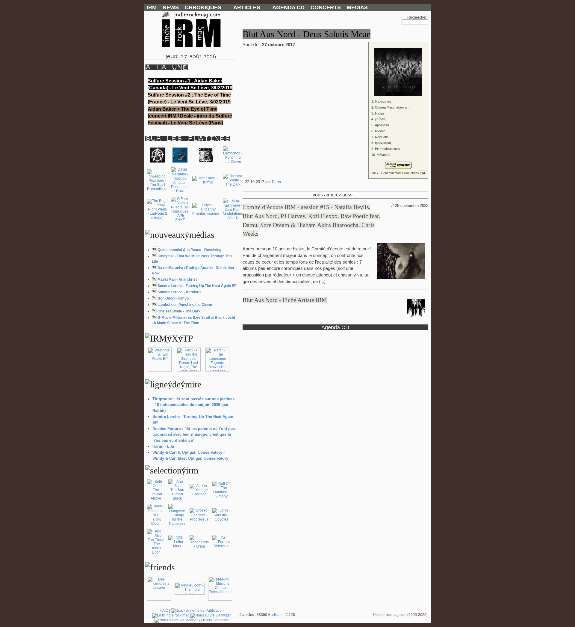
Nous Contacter (216, 620)
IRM (152, 7)
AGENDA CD (288, 7)
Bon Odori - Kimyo (173, 298)
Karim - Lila (163, 446)
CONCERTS (326, 7)
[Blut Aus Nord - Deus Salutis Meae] (335, 67)
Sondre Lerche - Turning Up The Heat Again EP (197, 286)
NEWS (171, 7)
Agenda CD (335, 327)
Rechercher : (417, 17)
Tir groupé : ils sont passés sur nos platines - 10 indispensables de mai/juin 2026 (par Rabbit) (193, 405)
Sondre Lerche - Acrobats (180, 292)
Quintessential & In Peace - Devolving (189, 250)
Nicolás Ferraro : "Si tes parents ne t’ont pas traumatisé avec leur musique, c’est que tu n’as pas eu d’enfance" (193, 434)
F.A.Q (164, 610)
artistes (276, 615)
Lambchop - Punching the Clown (185, 305)
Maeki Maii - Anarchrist (177, 279)
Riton (276, 182)
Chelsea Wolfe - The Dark (179, 311)
